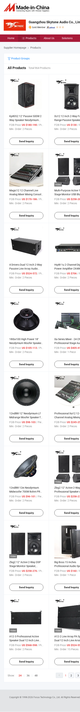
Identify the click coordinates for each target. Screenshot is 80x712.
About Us (49, 38)
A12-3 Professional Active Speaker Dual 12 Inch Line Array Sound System (24, 640)
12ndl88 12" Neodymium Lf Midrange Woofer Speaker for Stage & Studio (26, 417)
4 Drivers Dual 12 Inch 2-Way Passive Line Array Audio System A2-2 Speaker (25, 268)
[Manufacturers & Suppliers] (27, 7)
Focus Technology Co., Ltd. (47, 697)
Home (10, 38)
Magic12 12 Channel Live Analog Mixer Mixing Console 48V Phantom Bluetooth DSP (26, 194)
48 (36, 675)
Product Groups (20, 58)
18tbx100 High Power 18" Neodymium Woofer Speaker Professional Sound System (25, 343)
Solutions (67, 38)
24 (20, 675)
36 (28, 675)
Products (31, 38)
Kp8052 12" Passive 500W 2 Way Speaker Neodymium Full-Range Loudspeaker (25, 120)
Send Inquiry (26, 141)
